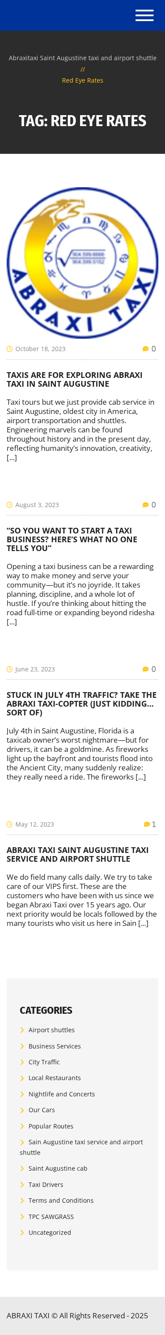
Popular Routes (51, 1126)
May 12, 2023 (34, 824)
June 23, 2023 (35, 669)
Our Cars (42, 1110)
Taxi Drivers (46, 1184)
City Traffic (44, 1062)
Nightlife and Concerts (62, 1094)
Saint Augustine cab (58, 1168)
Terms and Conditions (61, 1200)
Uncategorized (50, 1232)
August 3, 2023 (37, 505)
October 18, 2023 (40, 349)
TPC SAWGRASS (51, 1216)
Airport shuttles (52, 1030)
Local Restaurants (55, 1078)
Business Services (55, 1046)
